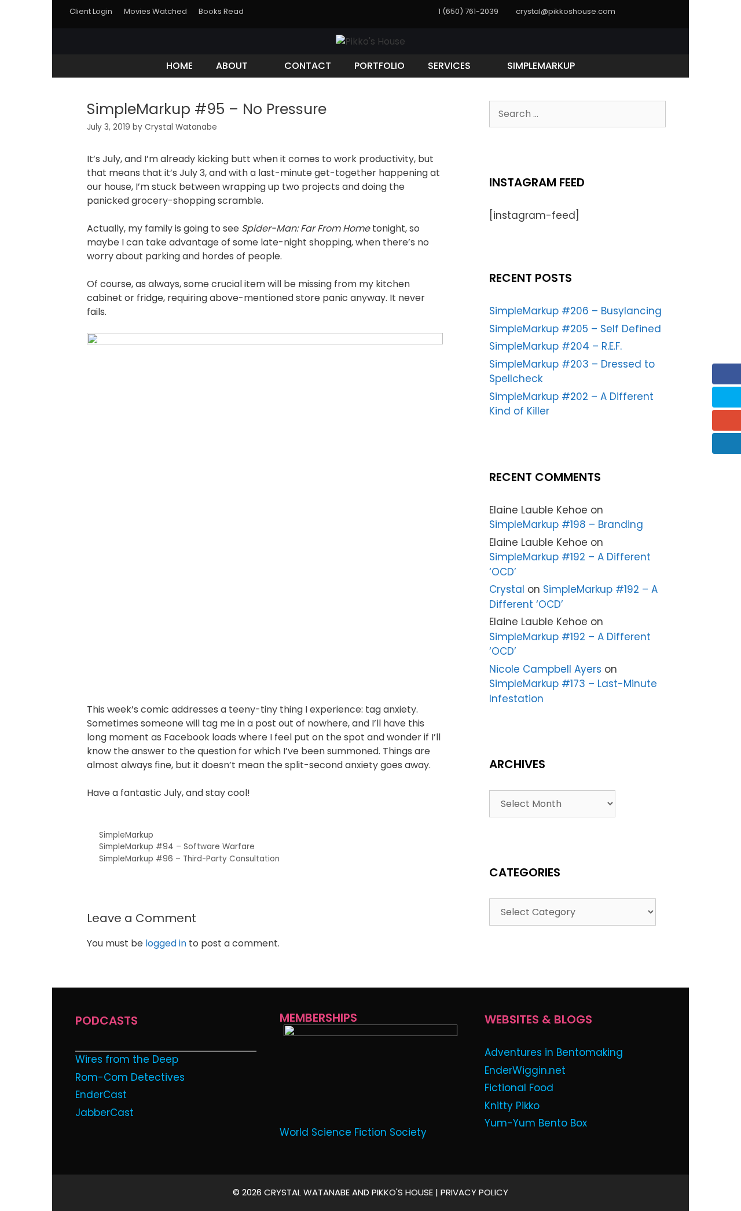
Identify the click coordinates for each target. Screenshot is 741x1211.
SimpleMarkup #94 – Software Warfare (177, 846)
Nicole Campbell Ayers (545, 669)
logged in (165, 943)
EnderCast (101, 1095)
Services (449, 65)
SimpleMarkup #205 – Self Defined (575, 329)
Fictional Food (519, 1088)
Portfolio (379, 65)
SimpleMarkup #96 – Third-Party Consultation (189, 858)
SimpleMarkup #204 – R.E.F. (555, 346)
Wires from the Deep (126, 1059)
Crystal (506, 589)
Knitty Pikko (512, 1106)
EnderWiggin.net (525, 1070)
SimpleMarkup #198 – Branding (566, 524)
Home (179, 65)
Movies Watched (155, 11)
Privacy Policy (474, 1192)
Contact (307, 65)
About (232, 65)
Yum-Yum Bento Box (536, 1123)
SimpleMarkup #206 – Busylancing (575, 311)
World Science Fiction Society (353, 1132)
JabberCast (104, 1113)
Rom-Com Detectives (130, 1077)
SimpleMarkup (541, 65)
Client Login (90, 11)
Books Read (221, 11)
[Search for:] (577, 113)
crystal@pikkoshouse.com (565, 11)
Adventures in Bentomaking (554, 1052)
